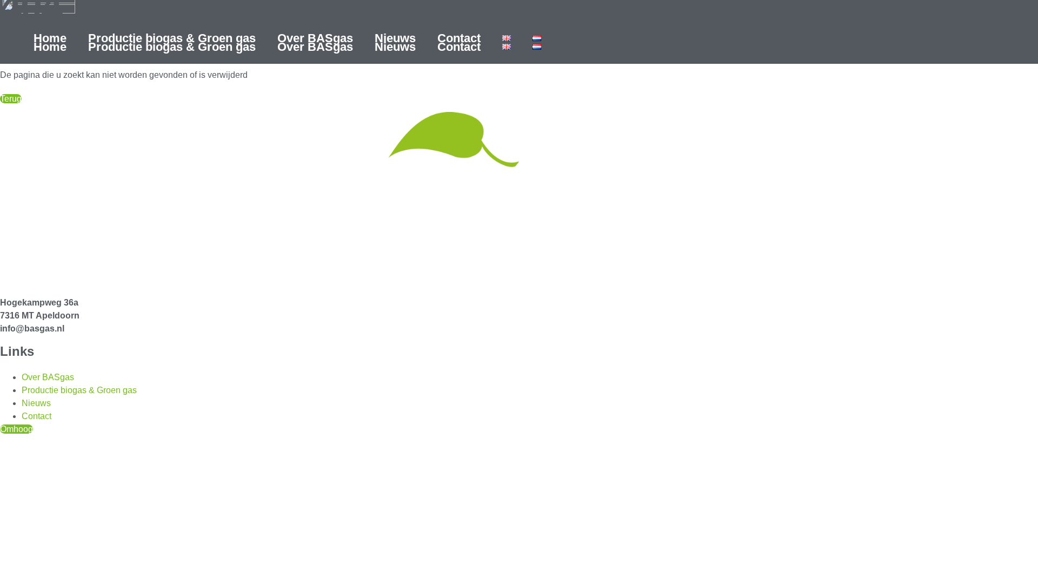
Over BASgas (315, 38)
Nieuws (395, 38)
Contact (459, 38)
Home (50, 38)
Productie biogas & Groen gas (172, 38)
